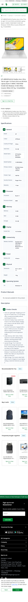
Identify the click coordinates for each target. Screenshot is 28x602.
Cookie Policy (15, 584)
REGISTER (17, 4)
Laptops (10, 15)
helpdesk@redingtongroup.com (10, 575)
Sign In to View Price (7, 101)
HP (1, 76)
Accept (17, 590)
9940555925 (11, 1)
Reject (6, 590)
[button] (14, 504)
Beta (20, 369)
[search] (2, 10)
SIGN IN (25, 4)
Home (4, 15)
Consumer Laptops (20, 15)
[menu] (2, 4)
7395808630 (24, 1)
